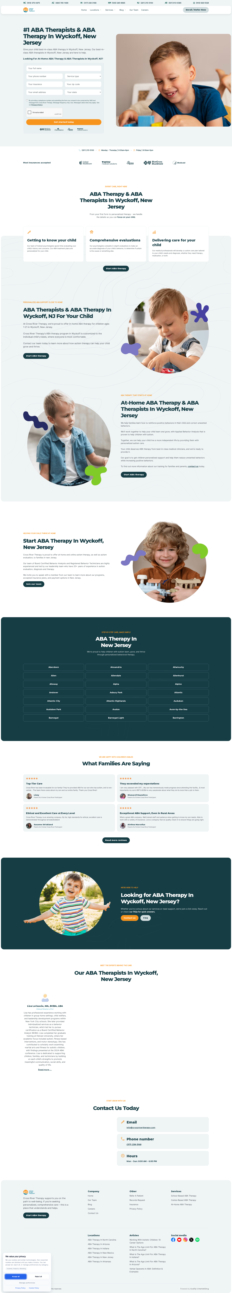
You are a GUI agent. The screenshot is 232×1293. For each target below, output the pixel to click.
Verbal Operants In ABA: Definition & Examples (146, 1270)
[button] (95, 9)
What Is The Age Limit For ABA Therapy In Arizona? (148, 1263)
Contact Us (93, 1213)
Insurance (134, 1204)
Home (84, 10)
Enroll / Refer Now (196, 10)
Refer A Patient (136, 1196)
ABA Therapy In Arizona (99, 1244)
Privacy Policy (37, 105)
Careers (144, 10)
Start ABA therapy (116, 268)
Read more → (45, 1070)
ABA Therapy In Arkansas (99, 1261)
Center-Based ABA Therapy (183, 1200)
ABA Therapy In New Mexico (101, 1253)
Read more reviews (116, 840)
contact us (193, 466)
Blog (90, 1204)
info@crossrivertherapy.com (141, 1127)
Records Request (137, 1200)
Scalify (193, 1289)
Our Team (134, 10)
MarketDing (203, 1289)
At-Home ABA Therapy (181, 1204)
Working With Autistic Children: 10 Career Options (145, 1241)
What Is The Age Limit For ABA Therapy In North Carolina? (148, 1248)
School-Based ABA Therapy (183, 1196)
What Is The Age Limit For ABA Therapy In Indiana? (148, 1255)
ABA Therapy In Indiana (98, 1248)
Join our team (33, 584)
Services (109, 10)
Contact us (130, 918)
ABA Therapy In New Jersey (100, 1257)
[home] (29, 9)
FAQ (145, 918)
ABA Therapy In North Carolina (102, 1240)
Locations (94, 10)
